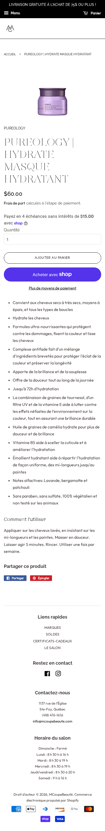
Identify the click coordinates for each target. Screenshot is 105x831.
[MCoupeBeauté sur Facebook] (47, 674)
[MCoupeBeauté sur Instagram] (58, 674)
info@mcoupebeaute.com (52, 721)
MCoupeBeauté (61, 794)
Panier (95, 13)
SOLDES (52, 634)
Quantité (12, 230)
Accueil (10, 54)
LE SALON (52, 647)
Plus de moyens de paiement (52, 288)
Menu (15, 13)
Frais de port (14, 203)
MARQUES (52, 627)
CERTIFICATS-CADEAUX (52, 641)
